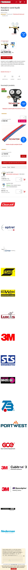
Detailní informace (5, 71)
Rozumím (14, 568)
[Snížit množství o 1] (25, 119)
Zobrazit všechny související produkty (14, 162)
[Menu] (24, 2)
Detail (23, 156)
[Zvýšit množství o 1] (25, 117)
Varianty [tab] (4, 167)
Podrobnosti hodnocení (18, 14)
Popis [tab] (8, 167)
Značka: (5, 15)
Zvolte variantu (6, 57)
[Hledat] (16, 2)
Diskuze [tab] (13, 167)
